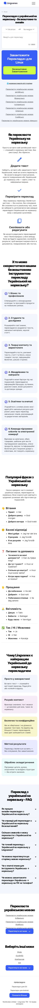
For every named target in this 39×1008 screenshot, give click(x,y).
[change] (19, 29)
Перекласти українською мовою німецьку (19, 121)
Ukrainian (11, 29)
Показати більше (19, 995)
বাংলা (19, 963)
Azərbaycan (19, 959)
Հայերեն (19, 956)
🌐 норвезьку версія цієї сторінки (19, 83)
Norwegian (28, 29)
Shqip (19, 952)
